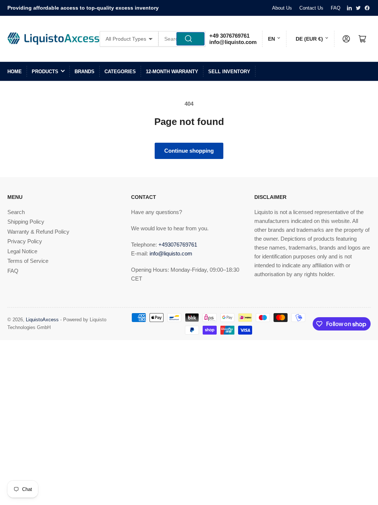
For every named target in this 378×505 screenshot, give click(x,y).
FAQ (335, 8)
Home (14, 71)
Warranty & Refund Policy (38, 231)
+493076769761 (177, 244)
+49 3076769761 (229, 36)
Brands (84, 71)
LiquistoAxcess (42, 319)
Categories (120, 71)
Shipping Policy (25, 221)
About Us (282, 8)
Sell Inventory (229, 71)
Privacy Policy (24, 241)
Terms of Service (27, 261)
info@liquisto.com (233, 42)
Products (45, 71)
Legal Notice (22, 251)
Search (16, 212)
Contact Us (311, 8)
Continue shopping (189, 151)
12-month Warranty (172, 71)
